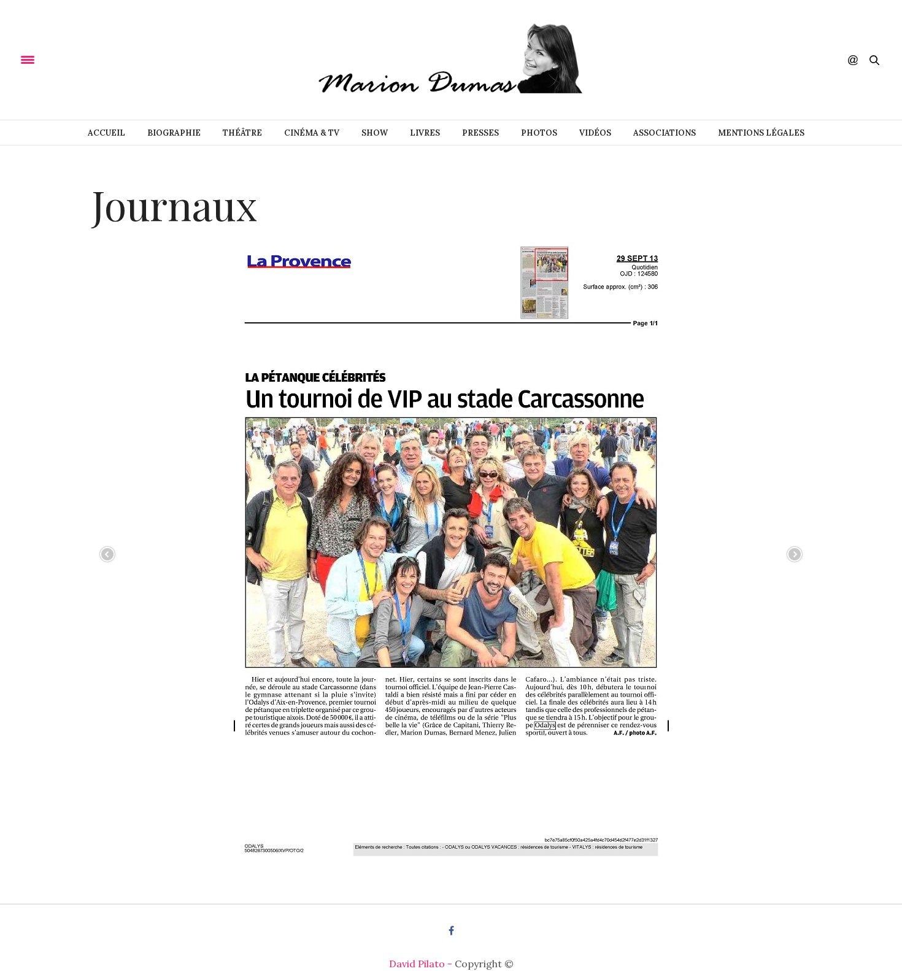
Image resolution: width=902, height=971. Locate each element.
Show (374, 133)
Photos (539, 133)
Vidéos (595, 133)
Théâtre (242, 133)
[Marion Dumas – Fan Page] (451, 59)
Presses (480, 133)
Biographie (174, 133)
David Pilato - (422, 963)
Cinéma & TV (311, 133)
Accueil (106, 133)
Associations (664, 133)
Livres (425, 133)
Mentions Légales (761, 133)
